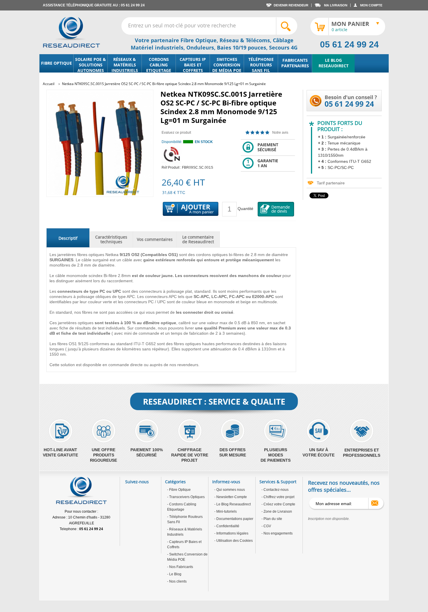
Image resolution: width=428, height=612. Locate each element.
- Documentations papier (233, 519)
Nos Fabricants (180, 567)
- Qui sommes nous (229, 490)
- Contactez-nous (275, 490)
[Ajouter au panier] (191, 209)
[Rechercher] (286, 26)
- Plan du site (271, 519)
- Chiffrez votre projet (277, 497)
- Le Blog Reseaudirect (232, 504)
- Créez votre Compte (278, 504)
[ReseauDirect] (71, 32)
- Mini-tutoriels (225, 511)
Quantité (245, 208)
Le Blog (174, 574)
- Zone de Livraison (276, 511)
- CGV (266, 526)
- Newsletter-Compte (230, 497)
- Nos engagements (277, 533)
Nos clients (177, 581)
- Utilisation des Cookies (233, 541)
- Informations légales (231, 533)
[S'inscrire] (374, 503)
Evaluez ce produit (176, 132)
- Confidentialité (226, 526)
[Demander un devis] (276, 209)
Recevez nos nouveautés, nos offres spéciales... (344, 486)
